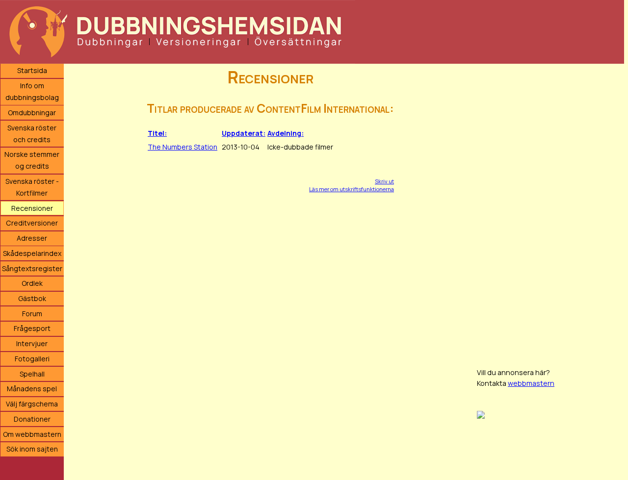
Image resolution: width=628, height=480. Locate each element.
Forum (32, 313)
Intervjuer (32, 343)
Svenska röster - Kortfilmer (32, 187)
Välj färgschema (32, 403)
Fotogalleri (32, 358)
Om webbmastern (32, 434)
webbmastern (531, 383)
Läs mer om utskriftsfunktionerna (351, 189)
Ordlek (32, 283)
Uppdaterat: (243, 133)
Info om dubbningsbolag (32, 91)
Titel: (157, 133)
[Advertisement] (550, 211)
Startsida (32, 70)
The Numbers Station (182, 147)
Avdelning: (285, 133)
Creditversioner (32, 222)
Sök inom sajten (32, 449)
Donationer (32, 419)
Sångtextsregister (32, 268)
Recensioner (32, 208)
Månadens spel (32, 388)
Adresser (32, 238)
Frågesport (32, 328)
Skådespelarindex (32, 253)
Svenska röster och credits (31, 133)
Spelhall (32, 374)
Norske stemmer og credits (31, 160)
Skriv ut (384, 181)
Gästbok (32, 298)
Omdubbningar (32, 112)
